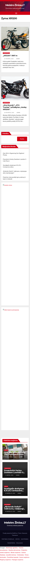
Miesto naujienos (15, 552)
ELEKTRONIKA (7, 504)
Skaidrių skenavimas (14, 550)
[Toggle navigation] (16, 13)
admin (18, 58)
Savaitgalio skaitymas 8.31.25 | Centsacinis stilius (14, 490)
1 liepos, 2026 (9, 475)
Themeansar (15, 535)
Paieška (5, 133)
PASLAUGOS (19, 543)
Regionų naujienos (5, 559)
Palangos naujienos (17, 559)
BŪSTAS (6, 450)
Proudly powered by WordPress (10, 533)
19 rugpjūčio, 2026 (11, 457)
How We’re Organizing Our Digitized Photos (14, 453)
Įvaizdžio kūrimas (11, 555)
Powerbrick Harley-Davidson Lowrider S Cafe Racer (13, 472)
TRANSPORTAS (6, 53)
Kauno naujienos (24, 557)
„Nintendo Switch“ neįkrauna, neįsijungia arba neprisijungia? (14, 509)
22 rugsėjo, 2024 (9, 112)
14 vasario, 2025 (9, 58)
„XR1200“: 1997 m (10, 56)
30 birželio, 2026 (10, 493)
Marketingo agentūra (12, 547)
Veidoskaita (20, 555)
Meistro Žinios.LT (15, 5)
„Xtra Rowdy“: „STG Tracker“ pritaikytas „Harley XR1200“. (14, 107)
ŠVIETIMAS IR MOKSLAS (8, 539)
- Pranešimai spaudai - (12, 557)
